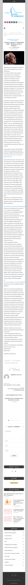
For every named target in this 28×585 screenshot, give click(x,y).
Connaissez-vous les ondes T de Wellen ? (18, 510)
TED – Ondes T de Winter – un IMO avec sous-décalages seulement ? (18, 519)
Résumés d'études (14, 565)
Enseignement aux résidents (15, 32)
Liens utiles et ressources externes (14, 553)
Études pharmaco (14, 40)
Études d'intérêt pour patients (14, 547)
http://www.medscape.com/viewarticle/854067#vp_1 (15, 282)
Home (5, 32)
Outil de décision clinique (14, 559)
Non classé (14, 556)
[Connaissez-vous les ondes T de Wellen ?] (8, 511)
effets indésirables (16, 360)
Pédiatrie (14, 562)
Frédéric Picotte (16, 47)
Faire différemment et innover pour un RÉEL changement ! (13, 494)
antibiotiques (7, 360)
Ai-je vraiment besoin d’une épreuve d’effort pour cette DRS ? (18, 502)
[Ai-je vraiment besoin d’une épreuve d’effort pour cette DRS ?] (8, 502)
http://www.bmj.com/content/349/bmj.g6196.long (14, 206)
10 (19, 420)
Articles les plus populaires (14, 532)
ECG (14, 541)
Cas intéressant (14, 535)
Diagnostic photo (14, 538)
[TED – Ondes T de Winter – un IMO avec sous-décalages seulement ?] (8, 519)
